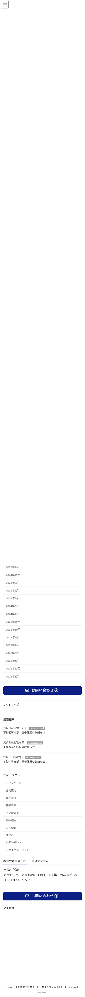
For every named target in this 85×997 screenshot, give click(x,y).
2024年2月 (12, 614)
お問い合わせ (14, 842)
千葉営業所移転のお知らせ (19, 747)
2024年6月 (12, 583)
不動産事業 (12, 813)
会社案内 (11, 790)
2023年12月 (13, 621)
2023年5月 (12, 661)
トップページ (14, 783)
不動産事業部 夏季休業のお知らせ (25, 732)
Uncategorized (37, 728)
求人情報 (11, 828)
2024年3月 (12, 606)
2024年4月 (12, 598)
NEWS (10, 835)
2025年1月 (12, 567)
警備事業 (11, 805)
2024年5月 (12, 590)
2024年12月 (13, 575)
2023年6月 (12, 653)
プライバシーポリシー (19, 850)
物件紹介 (11, 820)
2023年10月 (13, 629)
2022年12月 (13, 668)
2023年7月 (12, 645)
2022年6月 (12, 676)
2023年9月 (12, 637)
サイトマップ (11, 704)
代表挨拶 (11, 798)
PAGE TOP (78, 962)
